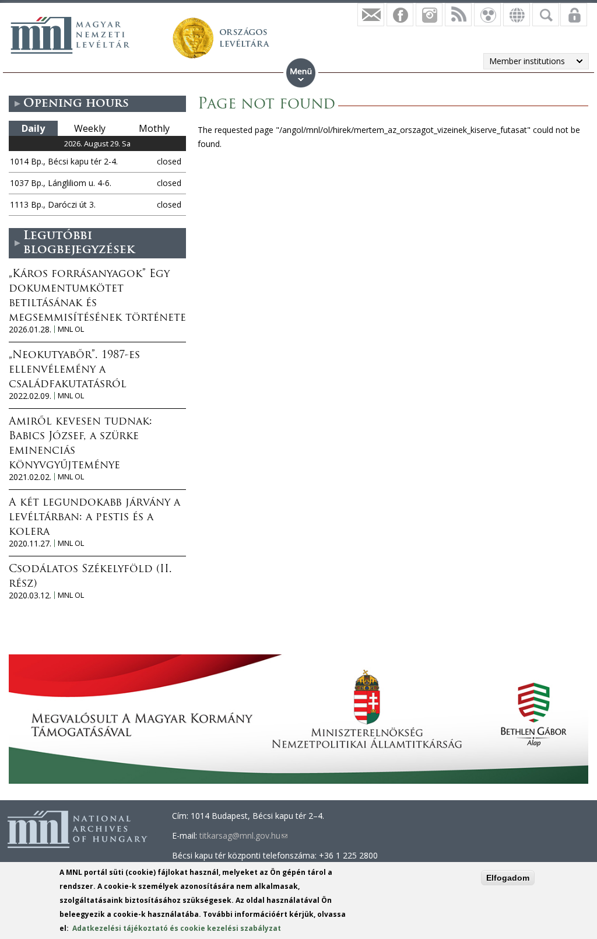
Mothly (154, 128)
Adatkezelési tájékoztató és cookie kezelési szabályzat (176, 928)
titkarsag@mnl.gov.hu (243, 835)
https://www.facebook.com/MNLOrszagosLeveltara (400, 14)
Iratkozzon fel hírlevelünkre (370, 14)
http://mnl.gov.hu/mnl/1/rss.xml (458, 14)
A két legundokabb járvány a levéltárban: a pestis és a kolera (94, 518)
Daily (33, 128)
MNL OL (71, 329)
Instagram (429, 14)
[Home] (70, 35)
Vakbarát (487, 14)
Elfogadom (507, 877)
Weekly (90, 128)
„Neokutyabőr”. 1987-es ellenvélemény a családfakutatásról (74, 370)
